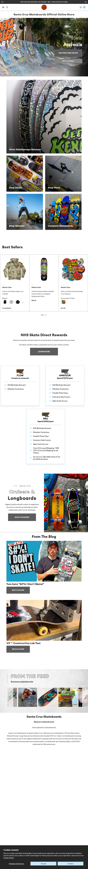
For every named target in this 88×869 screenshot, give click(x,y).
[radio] (5, 302)
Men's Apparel (68, 61)
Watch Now (18, 590)
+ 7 (23, 302)
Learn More (48, 351)
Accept (43, 864)
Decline (70, 864)
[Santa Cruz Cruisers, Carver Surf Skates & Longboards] (66, 503)
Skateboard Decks (70, 53)
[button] (3, 7)
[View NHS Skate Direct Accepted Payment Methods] (53, 2)
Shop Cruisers (22, 517)
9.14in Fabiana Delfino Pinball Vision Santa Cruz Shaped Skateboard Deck (43, 293)
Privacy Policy (8, 858)
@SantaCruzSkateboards (46, 727)
